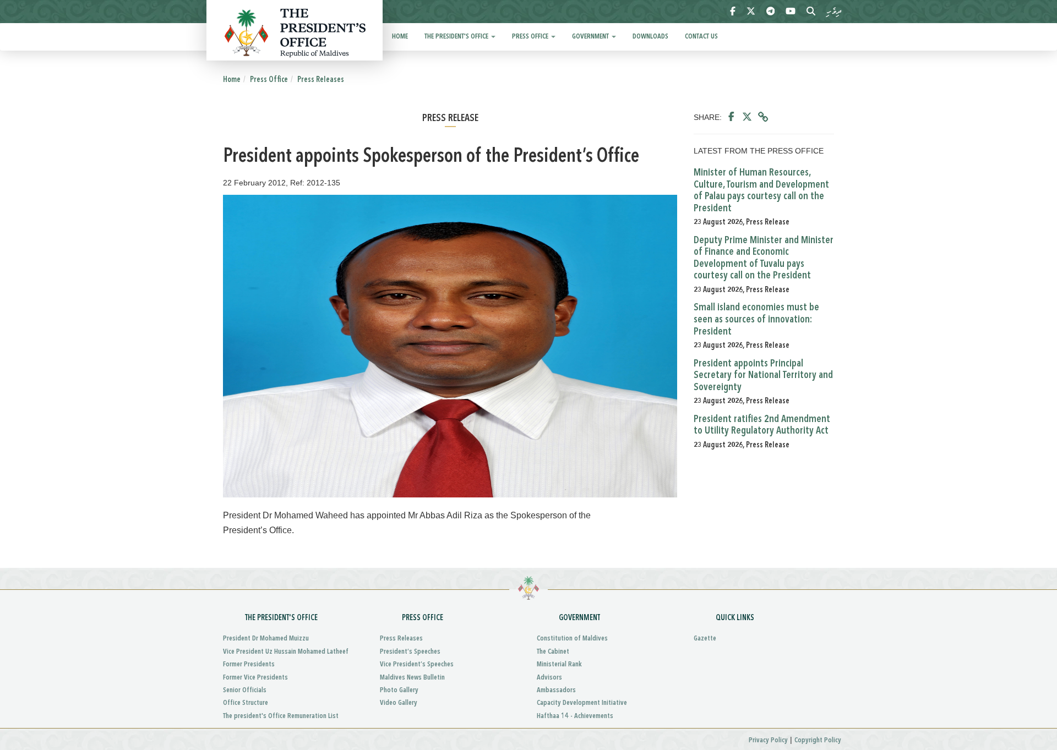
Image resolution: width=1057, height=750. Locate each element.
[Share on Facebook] (731, 117)
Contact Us (701, 36)
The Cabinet (553, 651)
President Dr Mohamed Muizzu (266, 638)
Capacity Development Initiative (582, 703)
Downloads (650, 36)
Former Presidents (249, 664)
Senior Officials (244, 690)
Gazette (705, 638)
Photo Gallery (399, 690)
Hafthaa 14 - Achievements (575, 716)
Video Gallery (398, 703)
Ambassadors (556, 690)
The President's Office (457, 36)
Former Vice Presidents (255, 677)
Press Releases (320, 80)
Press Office (531, 36)
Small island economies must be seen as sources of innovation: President (756, 319)
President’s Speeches (410, 651)
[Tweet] (747, 117)
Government (591, 36)
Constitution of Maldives (572, 638)
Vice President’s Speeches (417, 664)
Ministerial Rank (559, 664)
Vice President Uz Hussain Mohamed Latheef (285, 651)
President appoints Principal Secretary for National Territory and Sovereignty (763, 375)
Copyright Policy (817, 740)
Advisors (549, 677)
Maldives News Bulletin (412, 677)
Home (400, 36)
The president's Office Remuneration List (281, 716)
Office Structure (245, 703)
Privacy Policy (768, 740)
